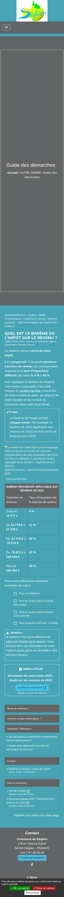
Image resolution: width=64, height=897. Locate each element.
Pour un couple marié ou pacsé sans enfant (33, 602)
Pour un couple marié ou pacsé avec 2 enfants (33, 613)
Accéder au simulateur (32, 688)
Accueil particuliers (15, 315)
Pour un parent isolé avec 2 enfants (35, 623)
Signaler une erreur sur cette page (36, 815)
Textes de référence (17, 708)
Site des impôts (19, 790)
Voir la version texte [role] (16, 479)
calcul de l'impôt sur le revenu (26, 641)
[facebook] (32, 865)
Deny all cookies (45, 888)
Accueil (12, 172)
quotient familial (30, 390)
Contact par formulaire (32, 857)
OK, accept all (21, 888)
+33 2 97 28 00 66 (32, 852)
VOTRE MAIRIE (30, 172)
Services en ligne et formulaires (23, 718)
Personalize (32, 892)
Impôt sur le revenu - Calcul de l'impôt (29, 769)
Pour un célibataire (26, 593)
